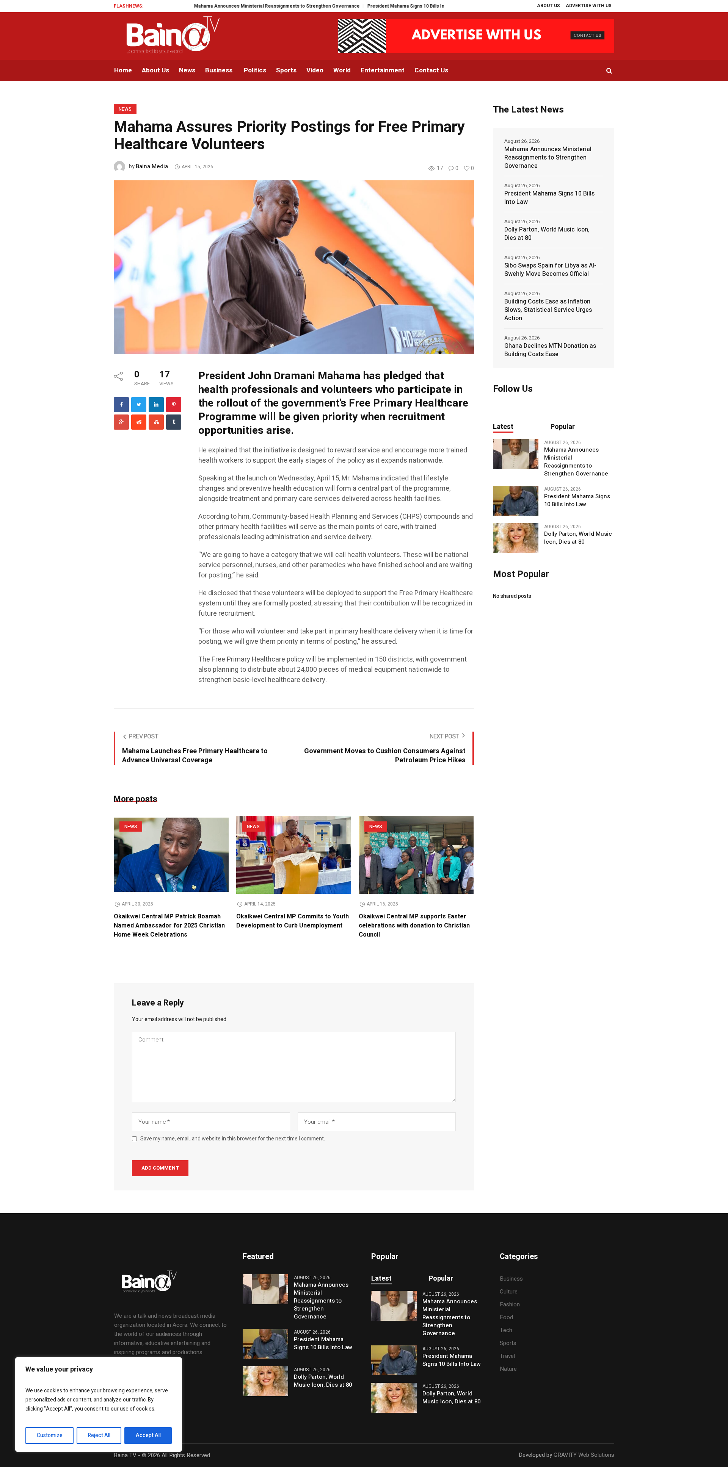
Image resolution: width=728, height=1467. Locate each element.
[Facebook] (121, 404)
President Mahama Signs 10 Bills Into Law (371, 6)
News (125, 109)
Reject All (99, 1435)
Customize (50, 1435)
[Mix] (156, 422)
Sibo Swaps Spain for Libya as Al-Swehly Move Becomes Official (550, 269)
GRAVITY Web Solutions (584, 1455)
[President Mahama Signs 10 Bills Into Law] (515, 500)
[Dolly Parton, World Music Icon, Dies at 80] (515, 538)
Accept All (148, 1435)
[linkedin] (156, 404)
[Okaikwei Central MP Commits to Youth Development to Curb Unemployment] (293, 855)
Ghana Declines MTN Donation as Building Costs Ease (550, 350)
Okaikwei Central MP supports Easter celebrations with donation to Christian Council (414, 925)
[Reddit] (138, 422)
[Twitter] (138, 404)
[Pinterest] (173, 404)
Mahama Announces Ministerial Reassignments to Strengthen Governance (235, 6)
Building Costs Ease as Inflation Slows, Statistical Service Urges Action (548, 310)
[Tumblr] (173, 422)
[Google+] (121, 422)
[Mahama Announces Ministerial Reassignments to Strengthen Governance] (515, 454)
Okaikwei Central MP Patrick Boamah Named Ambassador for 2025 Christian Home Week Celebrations (169, 925)
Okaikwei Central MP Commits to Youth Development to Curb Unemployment (292, 921)
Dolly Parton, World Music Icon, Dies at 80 (547, 233)
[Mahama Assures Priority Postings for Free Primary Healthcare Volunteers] (294, 267)
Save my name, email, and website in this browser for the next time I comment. (232, 1139)
